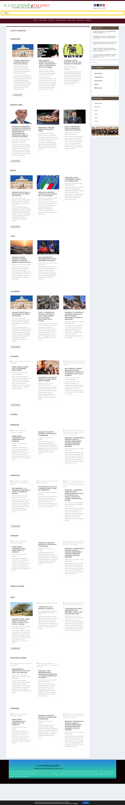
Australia (46, 71)
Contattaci (88, 20)
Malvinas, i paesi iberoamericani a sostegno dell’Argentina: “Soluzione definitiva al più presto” (48, 674)
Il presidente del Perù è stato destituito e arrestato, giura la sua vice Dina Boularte (73, 611)
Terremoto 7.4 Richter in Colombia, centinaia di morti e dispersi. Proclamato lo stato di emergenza (74, 315)
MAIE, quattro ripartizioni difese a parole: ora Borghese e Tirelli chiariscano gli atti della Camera (47, 64)
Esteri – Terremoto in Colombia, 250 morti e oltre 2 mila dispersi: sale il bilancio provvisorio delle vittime (46, 316)
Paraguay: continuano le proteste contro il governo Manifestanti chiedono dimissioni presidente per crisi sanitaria (74, 442)
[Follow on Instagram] (104, 5)
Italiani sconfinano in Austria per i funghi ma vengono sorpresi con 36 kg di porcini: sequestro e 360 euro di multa (105, 50)
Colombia (25, 68)
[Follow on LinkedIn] (101, 5)
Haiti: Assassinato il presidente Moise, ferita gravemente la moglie (47, 258)
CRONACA (40, 325)
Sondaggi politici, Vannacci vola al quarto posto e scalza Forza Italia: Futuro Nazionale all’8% (105, 37)
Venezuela (23, 497)
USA (21, 73)
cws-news (17, 66)
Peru (24, 628)
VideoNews (53, 325)
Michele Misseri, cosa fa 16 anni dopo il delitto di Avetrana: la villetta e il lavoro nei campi (105, 43)
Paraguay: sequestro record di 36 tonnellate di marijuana (47, 433)
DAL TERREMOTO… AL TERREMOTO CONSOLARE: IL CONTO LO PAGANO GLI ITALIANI (21, 490)
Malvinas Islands (21, 676)
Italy (24, 71)
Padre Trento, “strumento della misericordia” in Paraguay (18, 438)
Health (96, 110)
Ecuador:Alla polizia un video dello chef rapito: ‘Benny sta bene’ (47, 379)
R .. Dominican (22, 142)
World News (97, 107)
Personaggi (52, 73)
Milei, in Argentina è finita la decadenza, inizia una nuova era (73, 128)
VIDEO (71, 506)
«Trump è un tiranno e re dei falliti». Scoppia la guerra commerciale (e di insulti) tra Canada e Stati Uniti (104, 56)
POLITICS (28, 71)
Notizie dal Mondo (61, 20)
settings (76, 803)
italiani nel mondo (18, 71)
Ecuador (14, 374)
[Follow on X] (98, 5)
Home (36, 20)
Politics (96, 121)
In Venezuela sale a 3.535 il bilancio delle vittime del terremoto (47, 488)
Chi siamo (51, 20)
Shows (73, 185)
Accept (86, 802)
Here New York (26, 69)
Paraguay (14, 445)
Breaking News (68, 617)
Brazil (80, 183)
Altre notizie (80, 20)
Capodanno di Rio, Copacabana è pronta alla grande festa (73, 179)
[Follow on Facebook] (95, 5)
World (24, 73)
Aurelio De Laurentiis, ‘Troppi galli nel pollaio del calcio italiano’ (47, 194)
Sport (51, 199)
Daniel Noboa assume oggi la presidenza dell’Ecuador (20, 368)
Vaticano (52, 612)
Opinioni (47, 73)
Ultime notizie (71, 20)
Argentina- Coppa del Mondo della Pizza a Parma (46, 129)
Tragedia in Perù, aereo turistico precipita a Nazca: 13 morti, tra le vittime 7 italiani (21, 621)
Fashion (96, 117)
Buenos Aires (47, 135)
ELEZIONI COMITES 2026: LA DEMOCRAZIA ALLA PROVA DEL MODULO (22, 62)
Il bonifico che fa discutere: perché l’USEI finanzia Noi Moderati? (73, 62)
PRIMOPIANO (17, 73)
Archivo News (41, 264)
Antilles (29, 264)
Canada (21, 68)
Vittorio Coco (43, 133)
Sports (96, 114)
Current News (43, 20)
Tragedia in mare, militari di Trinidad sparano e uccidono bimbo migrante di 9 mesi (21, 259)
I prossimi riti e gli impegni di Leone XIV (46, 607)
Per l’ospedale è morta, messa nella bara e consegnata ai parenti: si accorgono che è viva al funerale (74, 372)
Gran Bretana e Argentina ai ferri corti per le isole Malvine (21, 670)
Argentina (15, 39)
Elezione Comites (18, 69)
